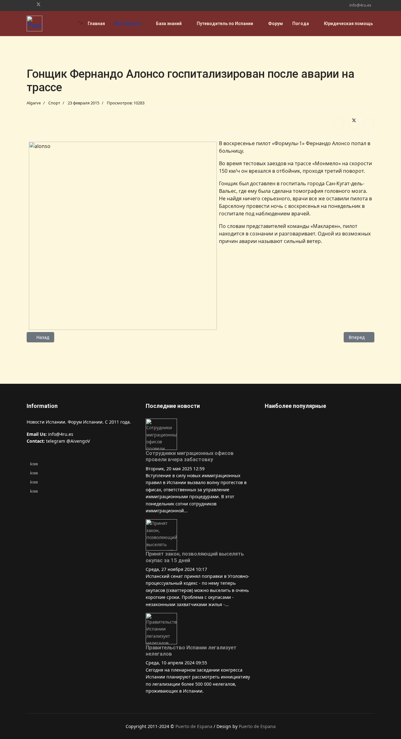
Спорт (54, 103)
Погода (300, 23)
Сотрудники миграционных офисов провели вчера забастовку (190, 456)
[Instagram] (58, 4)
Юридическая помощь (348, 23)
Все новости (127, 23)
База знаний (169, 23)
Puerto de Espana (193, 726)
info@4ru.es (360, 5)
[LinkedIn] (369, 123)
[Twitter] (38, 4)
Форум (275, 23)
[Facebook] (28, 4)
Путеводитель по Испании (225, 23)
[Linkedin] (48, 4)
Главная (96, 23)
